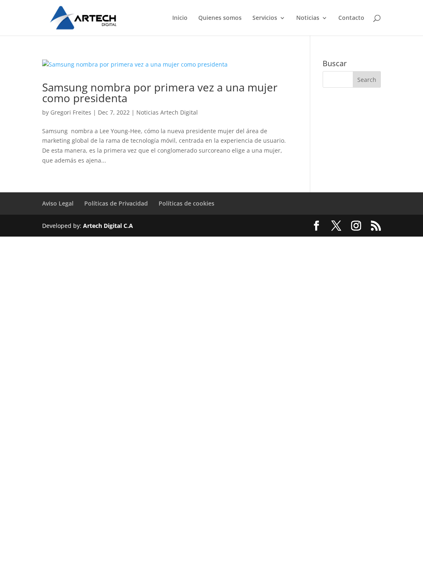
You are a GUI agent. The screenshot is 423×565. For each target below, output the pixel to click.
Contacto (351, 18)
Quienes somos (220, 18)
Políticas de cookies (186, 203)
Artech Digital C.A (108, 226)
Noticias (307, 18)
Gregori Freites (70, 112)
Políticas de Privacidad (116, 203)
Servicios (264, 18)
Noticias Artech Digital (167, 112)
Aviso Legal (58, 203)
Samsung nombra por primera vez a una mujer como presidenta (160, 92)
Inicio (180, 18)
